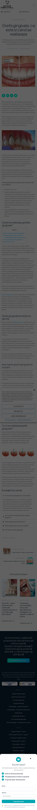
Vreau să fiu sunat (18, 801)
